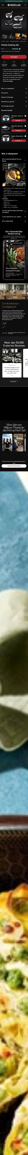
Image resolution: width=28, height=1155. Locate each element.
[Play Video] (14, 291)
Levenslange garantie (7, 106)
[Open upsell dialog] (25, 116)
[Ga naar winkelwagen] (25, 5)
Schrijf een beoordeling (14, 466)
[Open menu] (3, 5)
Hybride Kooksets (15, 41)
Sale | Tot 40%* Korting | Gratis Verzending (14, 1)
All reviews (13, 381)
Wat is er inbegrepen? (7, 88)
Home (7, 41)
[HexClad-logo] (14, 5)
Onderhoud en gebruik (7, 102)
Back (4, 41)
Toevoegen (17, 120)
